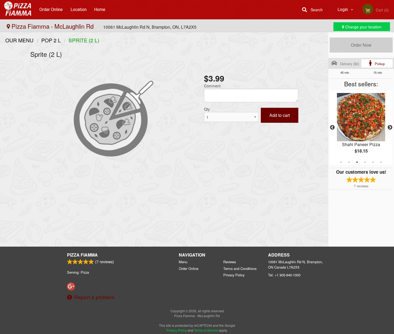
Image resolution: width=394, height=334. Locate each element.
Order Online (51, 9)
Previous (332, 127)
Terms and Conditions (240, 268)
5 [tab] (373, 162)
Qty (207, 109)
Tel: (284, 274)
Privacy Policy (233, 274)
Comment (212, 85)
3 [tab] (357, 162)
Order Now (361, 45)
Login (342, 9)
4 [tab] (365, 162)
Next (390, 127)
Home (99, 9)
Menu (183, 261)
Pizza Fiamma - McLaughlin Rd (52, 26)
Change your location (362, 26)
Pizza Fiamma (82, 255)
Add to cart (279, 115)
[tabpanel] (361, 128)
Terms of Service (206, 330)
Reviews (229, 261)
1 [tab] (341, 162)
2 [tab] (349, 162)
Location (78, 9)
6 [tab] (381, 162)
